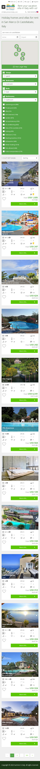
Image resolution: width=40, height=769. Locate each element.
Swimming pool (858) (11, 104)
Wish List (12, 2)
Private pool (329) (10, 108)
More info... (23, 204)
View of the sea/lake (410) (13, 128)
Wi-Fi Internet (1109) (11, 114)
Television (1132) (10, 135)
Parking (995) (9, 131)
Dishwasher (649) (10, 141)
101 (27, 755)
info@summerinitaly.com (10, 12)
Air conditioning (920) (12, 125)
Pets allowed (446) (11, 148)
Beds (8, 88)
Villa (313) (8, 111)
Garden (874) (9, 118)
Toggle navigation (3, 7)
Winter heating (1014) (12, 145)
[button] (36, 163)
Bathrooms (10, 96)
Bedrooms (10, 80)
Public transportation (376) (13, 151)
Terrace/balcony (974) (12, 121)
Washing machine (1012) (13, 138)
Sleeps (8, 73)
